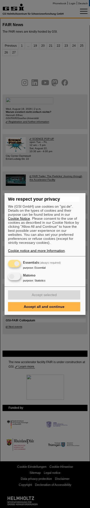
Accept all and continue (44, 307)
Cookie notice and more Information (36, 251)
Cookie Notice (19, 218)
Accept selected (44, 295)
